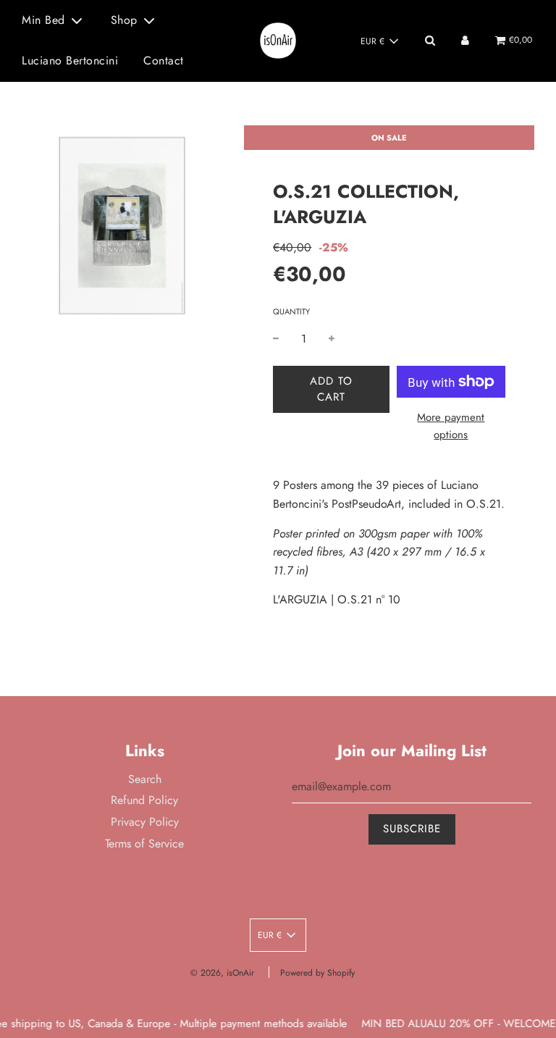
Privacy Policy (145, 821)
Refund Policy (144, 800)
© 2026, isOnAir (222, 972)
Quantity (291, 311)
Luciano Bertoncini (70, 60)
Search (144, 779)
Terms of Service (144, 843)
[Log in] (465, 40)
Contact (163, 60)
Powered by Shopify (317, 972)
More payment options (450, 426)
